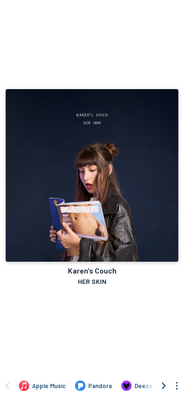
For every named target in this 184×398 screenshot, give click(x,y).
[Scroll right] (164, 385)
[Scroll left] (7, 385)
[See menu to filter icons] (177, 385)
